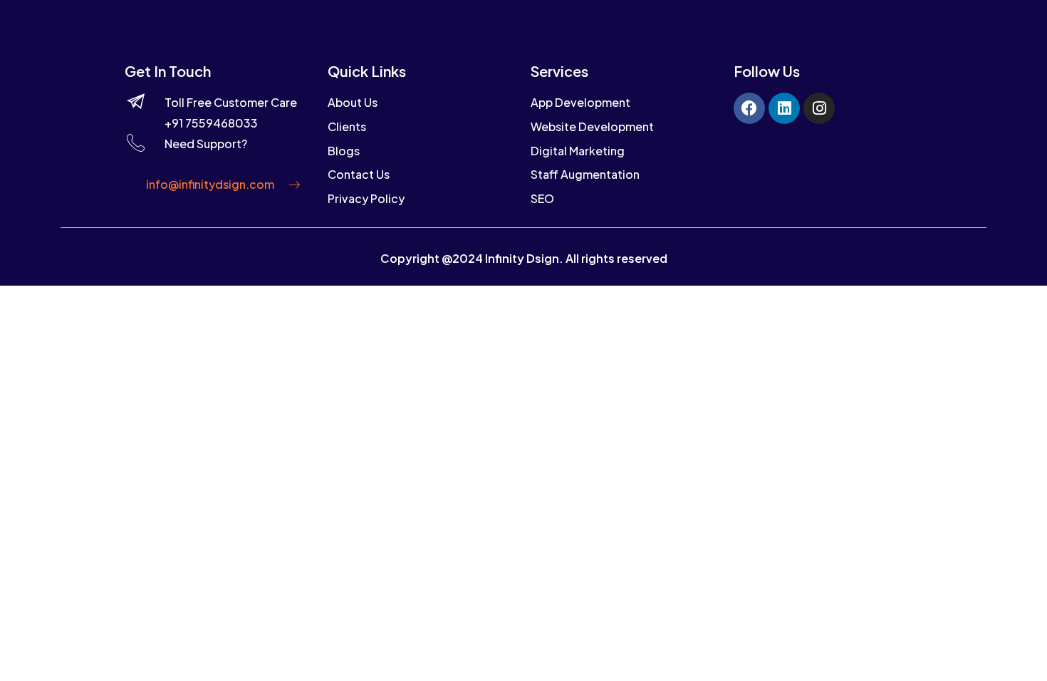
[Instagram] (819, 108)
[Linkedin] (784, 108)
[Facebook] (749, 108)
